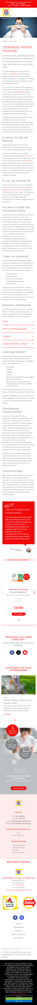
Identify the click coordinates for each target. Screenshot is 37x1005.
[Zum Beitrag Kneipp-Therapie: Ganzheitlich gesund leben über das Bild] (18, 684)
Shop (9, 5)
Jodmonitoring (13, 74)
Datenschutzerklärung (18, 934)
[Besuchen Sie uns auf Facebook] (15, 917)
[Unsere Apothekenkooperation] (10, 903)
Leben (4, 41)
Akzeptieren (19, 998)
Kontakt (18, 924)
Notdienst (16, 5)
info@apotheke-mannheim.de (20, 821)
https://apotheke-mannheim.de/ (21, 823)
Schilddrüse (21, 92)
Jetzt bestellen (18, 614)
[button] (35, 591)
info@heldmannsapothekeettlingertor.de (18, 890)
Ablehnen (19, 996)
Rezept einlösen (25, 5)
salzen (27, 156)
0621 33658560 (20, 4)
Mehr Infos (19, 1001)
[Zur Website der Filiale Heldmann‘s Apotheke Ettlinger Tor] (18, 872)
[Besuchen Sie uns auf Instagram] (21, 917)
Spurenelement (7, 83)
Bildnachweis (18, 938)
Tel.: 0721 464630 (18, 885)
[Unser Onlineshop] (29, 903)
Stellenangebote (18, 927)
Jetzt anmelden (18, 788)
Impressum (18, 931)
